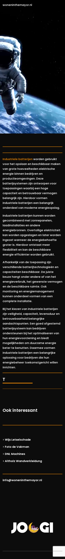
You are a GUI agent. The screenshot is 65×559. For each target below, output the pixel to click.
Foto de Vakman (17, 447)
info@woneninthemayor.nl (22, 480)
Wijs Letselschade (18, 440)
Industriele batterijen (18, 159)
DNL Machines (15, 454)
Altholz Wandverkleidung (23, 461)
